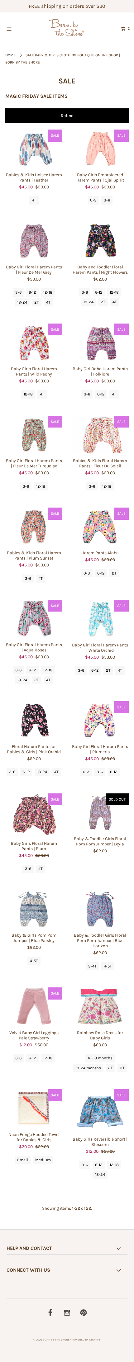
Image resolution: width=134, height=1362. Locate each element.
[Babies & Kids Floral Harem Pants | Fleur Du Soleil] (100, 435)
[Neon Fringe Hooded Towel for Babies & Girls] (33, 1108)
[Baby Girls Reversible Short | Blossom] (100, 1110)
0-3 (93, 200)
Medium (43, 1159)
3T (122, 1068)
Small (22, 1159)
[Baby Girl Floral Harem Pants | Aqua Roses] (33, 618)
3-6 (107, 200)
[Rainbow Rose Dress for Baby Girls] (100, 1006)
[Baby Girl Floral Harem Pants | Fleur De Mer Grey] (33, 241)
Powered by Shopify (86, 1339)
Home (10, 55)
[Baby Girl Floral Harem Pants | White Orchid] (100, 619)
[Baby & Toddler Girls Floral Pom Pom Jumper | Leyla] (100, 812)
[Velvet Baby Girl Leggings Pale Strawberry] (33, 1006)
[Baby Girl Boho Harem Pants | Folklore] (100, 343)
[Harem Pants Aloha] (100, 527)
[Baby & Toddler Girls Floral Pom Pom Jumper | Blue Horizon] (100, 909)
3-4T (92, 966)
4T (34, 200)
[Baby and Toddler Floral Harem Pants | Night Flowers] (100, 241)
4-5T (34, 960)
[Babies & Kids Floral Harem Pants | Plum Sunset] (33, 527)
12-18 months (100, 1058)
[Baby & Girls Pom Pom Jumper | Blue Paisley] (33, 909)
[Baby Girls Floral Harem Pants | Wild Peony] (33, 343)
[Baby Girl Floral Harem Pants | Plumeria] (100, 720)
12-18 (47, 292)
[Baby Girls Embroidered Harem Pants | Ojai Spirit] (100, 149)
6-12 (32, 292)
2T (36, 302)
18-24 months (88, 1068)
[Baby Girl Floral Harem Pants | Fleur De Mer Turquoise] (33, 435)
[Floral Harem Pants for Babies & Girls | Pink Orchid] (33, 720)
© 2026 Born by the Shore (51, 1339)
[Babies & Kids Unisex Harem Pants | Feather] (33, 149)
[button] (67, 115)
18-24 (22, 302)
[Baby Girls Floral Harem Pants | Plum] (33, 814)
